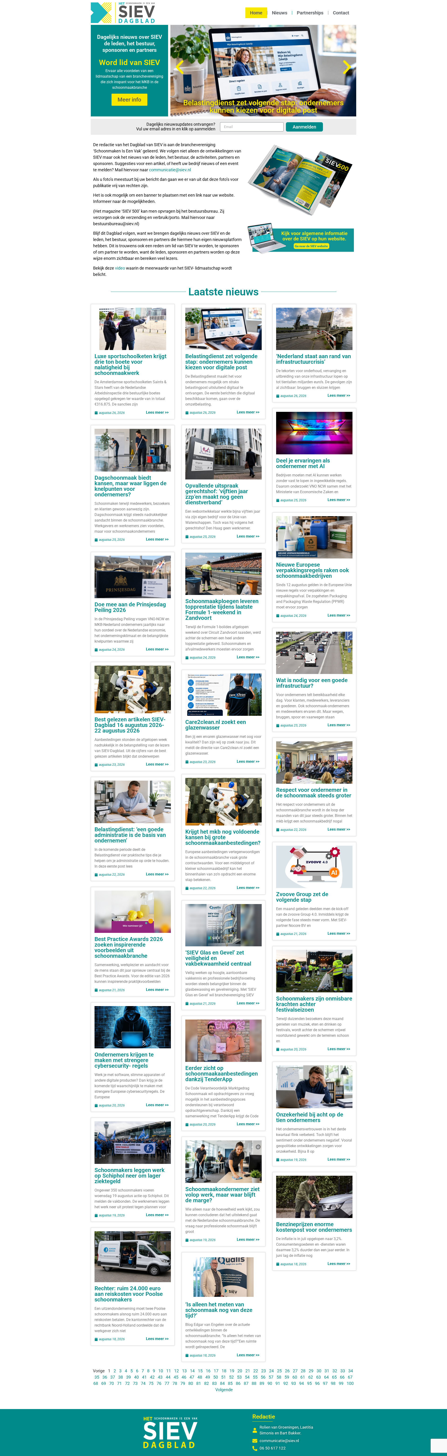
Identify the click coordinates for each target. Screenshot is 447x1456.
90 (270, 1383)
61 (302, 1377)
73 (135, 1383)
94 (301, 1383)
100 (350, 1383)
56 (263, 1377)
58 (279, 1377)
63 (318, 1377)
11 (168, 1370)
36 (104, 1377)
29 (311, 1370)
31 (327, 1370)
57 (271, 1377)
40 (136, 1377)
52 (231, 1377)
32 (334, 1370)
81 (198, 1383)
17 (216, 1370)
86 (238, 1383)
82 (206, 1383)
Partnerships (310, 13)
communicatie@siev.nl (170, 169)
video (120, 268)
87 (246, 1383)
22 (255, 1370)
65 (334, 1377)
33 (342, 1370)
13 (184, 1370)
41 (144, 1377)
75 (151, 1383)
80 (190, 1383)
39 (128, 1377)
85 (230, 1383)
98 (333, 1383)
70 (111, 1383)
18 (224, 1370)
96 (317, 1383)
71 (119, 1383)
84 (222, 1383)
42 (152, 1377)
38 (120, 1377)
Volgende (224, 1389)
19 (232, 1370)
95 (309, 1383)
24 (271, 1370)
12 (176, 1370)
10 (160, 1370)
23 (263, 1370)
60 (294, 1377)
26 (287, 1370)
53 (239, 1377)
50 (215, 1377)
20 (239, 1370)
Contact (341, 13)
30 (319, 1370)
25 (279, 1370)
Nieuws (279, 13)
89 (262, 1383)
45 (176, 1377)
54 (247, 1377)
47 (192, 1377)
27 (295, 1370)
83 (214, 1383)
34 (350, 1370)
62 (310, 1377)
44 (168, 1377)
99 (341, 1383)
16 (208, 1370)
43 (160, 1377)
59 (286, 1377)
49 (207, 1377)
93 (293, 1383)
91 (277, 1383)
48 (199, 1377)
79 (182, 1383)
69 (103, 1383)
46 (184, 1377)
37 (112, 1377)
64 (326, 1377)
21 (247, 1370)
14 (192, 1370)
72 (127, 1383)
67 (350, 1377)
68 (95, 1383)
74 (143, 1383)
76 (159, 1383)
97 (325, 1383)
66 (342, 1377)
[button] (179, 67)
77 (167, 1383)
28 (303, 1370)
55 (255, 1377)
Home (256, 13)
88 (254, 1383)
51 (223, 1377)
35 (97, 1377)
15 (200, 1370)
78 (175, 1383)
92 (285, 1383)
